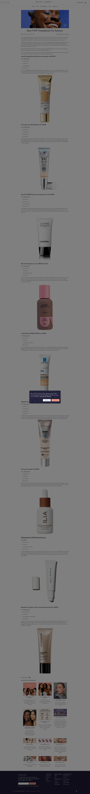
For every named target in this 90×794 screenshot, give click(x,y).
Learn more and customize (45, 396)
